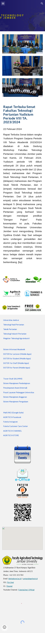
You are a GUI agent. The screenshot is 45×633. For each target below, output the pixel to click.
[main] (22, 114)
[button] (3, 3)
